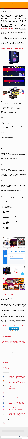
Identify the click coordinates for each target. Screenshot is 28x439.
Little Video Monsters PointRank (7, 301)
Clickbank (21, 338)
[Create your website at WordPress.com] (14, 1)
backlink (17, 338)
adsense (6, 338)
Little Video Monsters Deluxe (9, 294)
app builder (10, 338)
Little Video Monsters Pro (6, 295)
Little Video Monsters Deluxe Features (19, 342)
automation (12, 338)
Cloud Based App (24, 338)
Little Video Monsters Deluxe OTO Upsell (20, 343)
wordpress (8, 340)
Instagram (4, 423)
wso (9, 340)
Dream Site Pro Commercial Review (6, 368)
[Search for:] (26, 8)
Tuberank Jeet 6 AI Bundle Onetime (6, 369)
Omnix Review (4, 361)
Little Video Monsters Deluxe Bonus (7, 341)
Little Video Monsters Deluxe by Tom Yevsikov (16, 341)
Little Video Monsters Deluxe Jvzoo (12, 343)
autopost (15, 338)
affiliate (7, 338)
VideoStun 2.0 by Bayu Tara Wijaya (12, 388)
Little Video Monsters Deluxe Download (10, 342)
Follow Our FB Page (6, 355)
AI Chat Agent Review (5, 367)
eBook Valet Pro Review (5, 362)
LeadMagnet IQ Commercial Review (6, 363)
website (6, 340)
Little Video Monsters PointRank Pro (7, 308)
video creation (3, 340)
